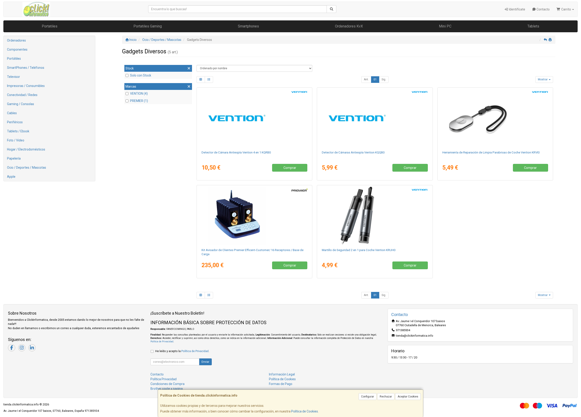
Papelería (14, 158)
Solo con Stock (140, 75)
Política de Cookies (304, 411)
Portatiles (49, 26)
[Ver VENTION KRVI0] (495, 118)
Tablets (533, 26)
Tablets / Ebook (18, 131)
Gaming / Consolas (20, 104)
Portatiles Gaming (147, 26)
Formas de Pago (280, 384)
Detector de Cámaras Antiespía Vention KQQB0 (353, 152)
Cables (12, 113)
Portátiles (14, 58)
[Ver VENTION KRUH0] (374, 216)
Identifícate (516, 9)
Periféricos (15, 122)
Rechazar (386, 396)
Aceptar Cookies (408, 396)
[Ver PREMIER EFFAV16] (254, 216)
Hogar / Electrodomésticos (26, 149)
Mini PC (445, 26)
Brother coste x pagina (166, 388)
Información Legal (282, 374)
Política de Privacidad (161, 341)
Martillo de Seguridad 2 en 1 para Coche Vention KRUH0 (358, 250)
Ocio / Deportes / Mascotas (26, 167)
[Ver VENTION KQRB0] (254, 118)
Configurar (367, 396)
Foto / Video (15, 140)
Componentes (17, 49)
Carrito (566, 9)
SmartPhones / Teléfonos (25, 67)
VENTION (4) (139, 93)
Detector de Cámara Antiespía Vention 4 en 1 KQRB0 (236, 152)
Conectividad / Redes (22, 95)
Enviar (205, 361)
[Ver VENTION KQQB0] (374, 118)
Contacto (543, 9)
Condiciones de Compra (167, 384)
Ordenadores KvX (349, 26)
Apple (11, 176)
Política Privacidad (163, 379)
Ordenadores (16, 40)
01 (375, 79)
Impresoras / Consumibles (26, 86)
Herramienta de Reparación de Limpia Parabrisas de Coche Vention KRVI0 (490, 152)
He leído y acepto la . (182, 351)
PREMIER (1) (139, 101)
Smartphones (248, 26)
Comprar (289, 168)
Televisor (13, 77)
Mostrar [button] (543, 79)
